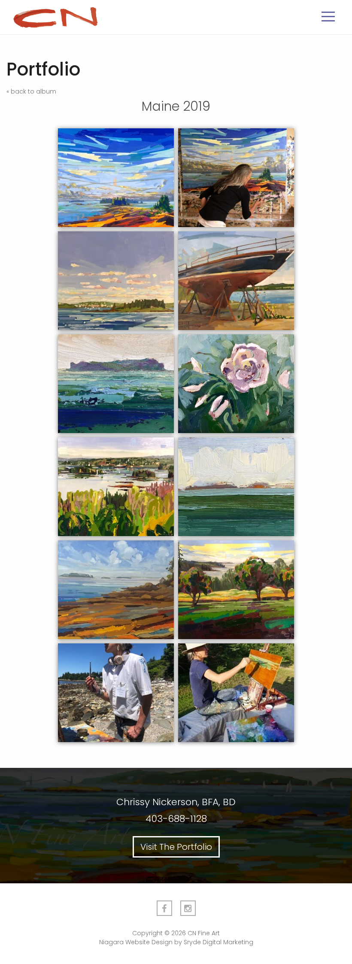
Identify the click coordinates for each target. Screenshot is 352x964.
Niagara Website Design (136, 942)
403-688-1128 (176, 818)
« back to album (31, 91)
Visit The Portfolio (176, 847)
